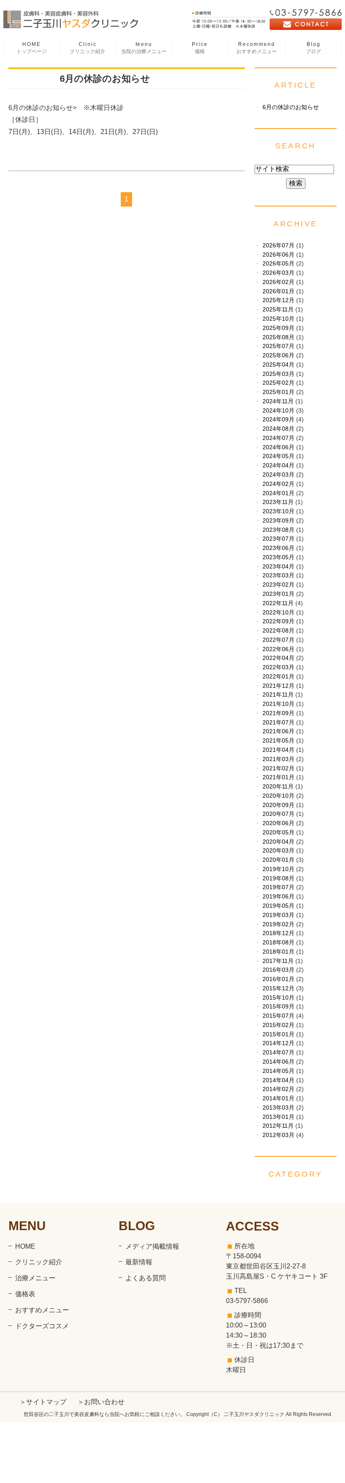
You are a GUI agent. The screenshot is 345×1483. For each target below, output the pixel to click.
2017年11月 (278, 961)
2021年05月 (279, 740)
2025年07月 (279, 346)
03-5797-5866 (247, 1300)
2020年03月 (279, 850)
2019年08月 (279, 878)
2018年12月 (279, 933)
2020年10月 (279, 796)
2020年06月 (279, 823)
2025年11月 (278, 309)
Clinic (87, 47)
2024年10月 (279, 411)
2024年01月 (279, 493)
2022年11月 (278, 603)
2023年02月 (279, 585)
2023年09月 (279, 521)
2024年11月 (278, 401)
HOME (31, 47)
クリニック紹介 (38, 1262)
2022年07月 (279, 640)
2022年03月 (279, 667)
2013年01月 (279, 1117)
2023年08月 (279, 530)
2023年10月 (279, 511)
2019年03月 (279, 915)
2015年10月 (279, 998)
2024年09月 (279, 419)
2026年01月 (279, 291)
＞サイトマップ (42, 1401)
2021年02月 (279, 768)
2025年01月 (279, 392)
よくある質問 (145, 1278)
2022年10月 (279, 612)
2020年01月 (279, 860)
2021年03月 (279, 759)
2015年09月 (279, 1006)
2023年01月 (279, 594)
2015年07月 (279, 1016)
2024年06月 (279, 447)
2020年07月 (279, 814)
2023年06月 (279, 548)
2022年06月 (279, 649)
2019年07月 (279, 887)
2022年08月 (279, 631)
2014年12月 (279, 1043)
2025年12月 (279, 300)
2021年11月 (278, 695)
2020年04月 (279, 842)
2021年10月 (279, 704)
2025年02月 (279, 383)
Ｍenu (144, 47)
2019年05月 (279, 906)
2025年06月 (279, 355)
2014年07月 (279, 1052)
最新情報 (138, 1262)
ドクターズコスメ (42, 1326)
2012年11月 (278, 1126)
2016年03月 (279, 970)
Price (200, 47)
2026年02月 (279, 282)
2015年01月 (279, 1034)
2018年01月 (279, 952)
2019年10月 (279, 869)
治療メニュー (35, 1278)
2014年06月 (279, 1062)
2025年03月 (279, 374)
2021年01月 (279, 777)
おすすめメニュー (42, 1310)
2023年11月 (278, 502)
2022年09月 (279, 621)
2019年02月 (279, 924)
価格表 (25, 1294)
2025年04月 (279, 365)
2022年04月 (279, 658)
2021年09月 (279, 713)
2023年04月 (279, 566)
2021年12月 (279, 686)
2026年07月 (279, 245)
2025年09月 (279, 328)
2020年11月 (278, 786)
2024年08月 (279, 429)
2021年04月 (279, 750)
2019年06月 (279, 896)
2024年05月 (279, 456)
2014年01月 (279, 1098)
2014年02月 (279, 1089)
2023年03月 (279, 575)
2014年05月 (279, 1071)
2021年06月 (279, 731)
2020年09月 (279, 805)
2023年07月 (279, 539)
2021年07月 (279, 722)
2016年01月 (279, 979)
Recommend (256, 47)
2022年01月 (279, 676)
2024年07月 (279, 438)
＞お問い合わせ (101, 1401)
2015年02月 (279, 1025)
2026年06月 (279, 255)
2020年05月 (279, 832)
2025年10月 (279, 319)
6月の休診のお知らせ (105, 78)
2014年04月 (279, 1080)
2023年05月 (279, 557)
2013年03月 (279, 1108)
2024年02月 (279, 484)
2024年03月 (279, 475)
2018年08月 (279, 942)
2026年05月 (279, 263)
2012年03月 (279, 1135)
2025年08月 (279, 337)
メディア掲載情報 (152, 1246)
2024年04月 (279, 465)
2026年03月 (279, 273)
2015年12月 (279, 988)
